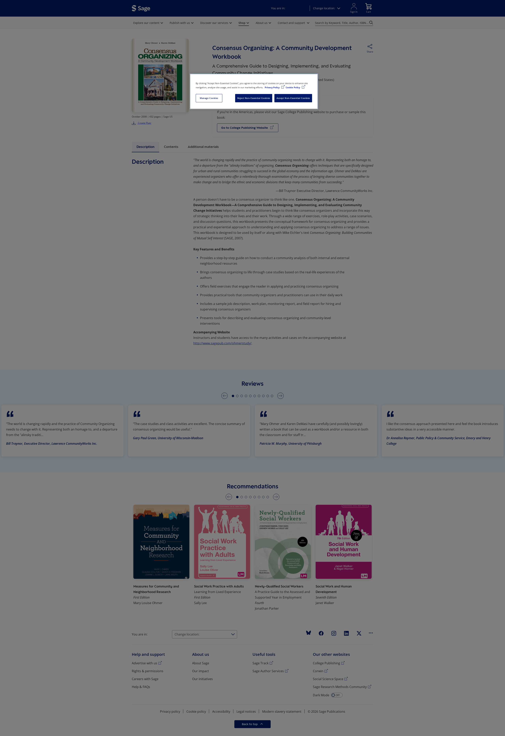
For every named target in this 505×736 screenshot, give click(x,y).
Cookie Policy (293, 87)
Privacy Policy (272, 87)
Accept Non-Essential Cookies (293, 98)
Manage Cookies (209, 98)
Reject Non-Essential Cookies (253, 98)
